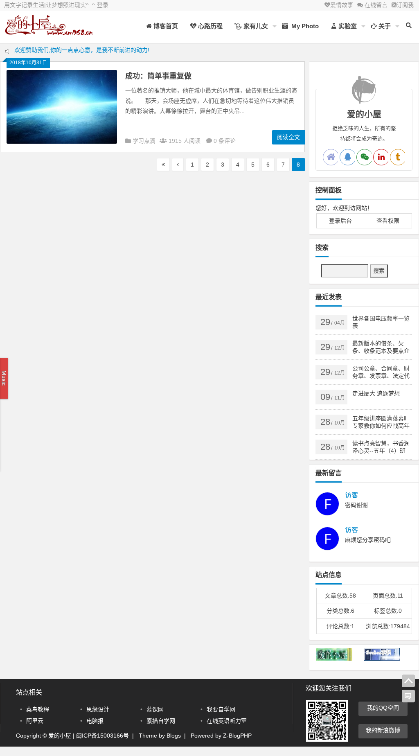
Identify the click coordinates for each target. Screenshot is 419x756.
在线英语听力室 (227, 721)
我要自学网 (221, 709)
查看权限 (387, 220)
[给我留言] (408, 696)
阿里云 (34, 721)
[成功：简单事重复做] (62, 141)
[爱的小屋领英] (381, 157)
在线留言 (375, 5)
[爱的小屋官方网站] (331, 157)
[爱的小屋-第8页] (49, 31)
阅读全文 (288, 137)
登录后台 (340, 220)
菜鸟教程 (37, 709)
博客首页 (165, 26)
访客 (351, 495)
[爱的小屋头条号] (398, 157)
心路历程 (209, 26)
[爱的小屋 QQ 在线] (348, 157)
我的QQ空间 (383, 707)
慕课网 (155, 709)
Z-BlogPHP (237, 735)
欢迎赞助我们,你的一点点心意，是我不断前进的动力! (81, 53)
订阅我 (405, 5)
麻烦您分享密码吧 (368, 540)
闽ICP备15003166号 (102, 735)
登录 (102, 5)
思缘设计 (97, 709)
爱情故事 (341, 5)
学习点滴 (144, 141)
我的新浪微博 (383, 730)
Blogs (174, 735)
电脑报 (95, 721)
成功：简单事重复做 (158, 76)
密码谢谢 (356, 505)
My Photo (303, 26)
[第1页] (163, 164)
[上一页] (178, 164)
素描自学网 (160, 721)
